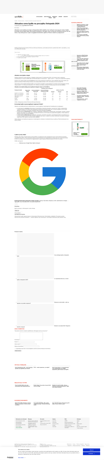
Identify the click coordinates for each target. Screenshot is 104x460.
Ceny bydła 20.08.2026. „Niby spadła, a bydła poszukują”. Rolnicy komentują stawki (42, 403)
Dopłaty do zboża (68, 425)
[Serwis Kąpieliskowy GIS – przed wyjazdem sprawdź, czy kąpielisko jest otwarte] (24, 366)
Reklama (83, 445)
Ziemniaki (54, 426)
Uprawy (60, 16)
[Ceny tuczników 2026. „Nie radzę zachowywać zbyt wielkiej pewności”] (18, 383)
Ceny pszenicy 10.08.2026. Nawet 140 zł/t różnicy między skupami (83, 35)
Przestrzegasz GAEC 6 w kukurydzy (69, 427)
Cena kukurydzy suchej (20, 420)
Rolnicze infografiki (80, 444)
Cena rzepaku (18, 426)
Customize (91, 453)
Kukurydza (54, 422)
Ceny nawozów (19, 427)
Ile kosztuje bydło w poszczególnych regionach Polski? (28, 56)
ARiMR (66, 420)
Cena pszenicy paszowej (20, 424)
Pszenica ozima (55, 423)
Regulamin (70, 445)
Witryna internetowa (19, 346)
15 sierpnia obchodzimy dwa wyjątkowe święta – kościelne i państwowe (83, 96)
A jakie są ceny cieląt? (22, 57)
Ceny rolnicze (47, 16)
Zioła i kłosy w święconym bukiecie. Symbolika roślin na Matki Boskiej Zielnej (83, 28)
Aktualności (39, 16)
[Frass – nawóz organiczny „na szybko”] (35, 365)
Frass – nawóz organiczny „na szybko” (42, 367)
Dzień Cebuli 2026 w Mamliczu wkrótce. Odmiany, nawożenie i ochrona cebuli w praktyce (23, 403)
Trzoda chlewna (80, 428)
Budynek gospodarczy (69, 422)
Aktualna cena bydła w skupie (23, 54)
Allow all (91, 450)
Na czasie (42, 419)
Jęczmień (54, 420)
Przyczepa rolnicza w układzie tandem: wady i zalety (32, 426)
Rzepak (53, 425)
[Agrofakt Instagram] (82, 16)
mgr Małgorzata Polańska (27, 25)
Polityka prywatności (76, 445)
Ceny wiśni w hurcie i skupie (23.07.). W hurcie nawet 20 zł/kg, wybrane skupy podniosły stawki (80, 64)
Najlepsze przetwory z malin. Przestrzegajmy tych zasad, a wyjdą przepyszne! (82, 25)
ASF (77, 422)
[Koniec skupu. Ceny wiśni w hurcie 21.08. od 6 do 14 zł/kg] (37, 383)
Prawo (50, 17)
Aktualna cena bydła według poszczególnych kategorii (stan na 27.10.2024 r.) (36, 55)
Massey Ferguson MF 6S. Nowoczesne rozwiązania (33, 421)
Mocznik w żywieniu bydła (82, 426)
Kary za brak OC (43, 424)
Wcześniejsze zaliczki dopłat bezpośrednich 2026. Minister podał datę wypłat (83, 68)
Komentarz (17, 339)
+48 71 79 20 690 (44, 445)
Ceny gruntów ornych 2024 (45, 423)
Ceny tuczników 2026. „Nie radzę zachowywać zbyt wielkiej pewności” (22, 386)
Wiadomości (69, 444)
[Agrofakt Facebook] (79, 16)
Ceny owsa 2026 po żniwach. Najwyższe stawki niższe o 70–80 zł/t (83, 32)
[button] (88, 16)
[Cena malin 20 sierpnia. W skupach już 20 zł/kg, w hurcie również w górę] (56, 401)
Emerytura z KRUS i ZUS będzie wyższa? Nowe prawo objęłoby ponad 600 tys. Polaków (80, 93)
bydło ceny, (19, 201)
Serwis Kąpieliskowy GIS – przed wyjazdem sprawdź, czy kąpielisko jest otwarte (24, 368)
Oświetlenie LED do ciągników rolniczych (32, 424)
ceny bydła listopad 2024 (35, 201)
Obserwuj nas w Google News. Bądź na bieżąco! (29, 143)
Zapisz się (17, 210)
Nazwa (16, 341)
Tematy (74, 444)
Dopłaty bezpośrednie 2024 (70, 423)
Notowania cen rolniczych (21, 419)
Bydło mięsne (79, 423)
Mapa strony (87, 444)
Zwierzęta (79, 419)
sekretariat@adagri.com (44, 446)
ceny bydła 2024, (26, 201)
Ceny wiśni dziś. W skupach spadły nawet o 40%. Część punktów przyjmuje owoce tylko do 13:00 (79, 60)
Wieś (54, 17)
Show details (21, 457)
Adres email (17, 344)
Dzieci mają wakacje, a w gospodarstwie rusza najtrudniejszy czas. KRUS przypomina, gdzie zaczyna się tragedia (60, 368)
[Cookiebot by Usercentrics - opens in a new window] (10, 458)
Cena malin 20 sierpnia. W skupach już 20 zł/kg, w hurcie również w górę (60, 403)
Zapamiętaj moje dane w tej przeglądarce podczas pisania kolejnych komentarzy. (33, 348)
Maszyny (66, 16)
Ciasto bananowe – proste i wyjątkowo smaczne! (82, 99)
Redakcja (87, 445)
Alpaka (78, 420)
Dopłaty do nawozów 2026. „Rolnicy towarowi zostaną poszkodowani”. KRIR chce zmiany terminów (60, 386)
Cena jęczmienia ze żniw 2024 (45, 421)
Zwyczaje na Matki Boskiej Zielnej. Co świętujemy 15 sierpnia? (82, 56)
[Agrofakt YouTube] (85, 16)
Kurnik (78, 425)
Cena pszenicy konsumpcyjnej (19, 423)
